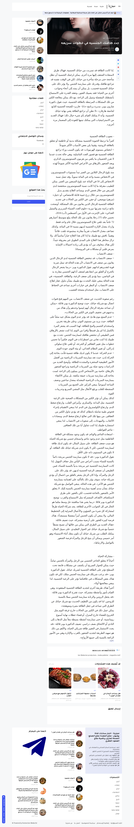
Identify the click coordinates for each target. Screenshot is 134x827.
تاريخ (41, 117)
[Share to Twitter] (118, 64)
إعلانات (41, 106)
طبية (102, 7)
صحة (96, 7)
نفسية (89, 7)
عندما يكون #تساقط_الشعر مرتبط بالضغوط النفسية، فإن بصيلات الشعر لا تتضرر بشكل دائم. (64, 765)
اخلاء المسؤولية (116, 823)
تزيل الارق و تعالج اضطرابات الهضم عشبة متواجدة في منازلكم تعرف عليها (25, 77)
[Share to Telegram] (118, 74)
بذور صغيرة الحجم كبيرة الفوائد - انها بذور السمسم (97, 13)
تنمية (41, 124)
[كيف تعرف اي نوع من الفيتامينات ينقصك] (40, 40)
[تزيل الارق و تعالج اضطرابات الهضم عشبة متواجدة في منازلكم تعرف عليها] (40, 78)
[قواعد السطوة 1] (40, 31)
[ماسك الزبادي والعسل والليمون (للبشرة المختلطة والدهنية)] (42, 791)
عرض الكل (51, 664)
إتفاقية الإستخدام (103, 823)
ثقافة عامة (39, 128)
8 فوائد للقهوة (30, 21)
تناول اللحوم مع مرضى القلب (61, 695)
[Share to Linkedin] (118, 71)
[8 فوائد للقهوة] (40, 22)
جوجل (117, 814)
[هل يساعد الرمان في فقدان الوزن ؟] (109, 678)
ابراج (41, 110)
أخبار (41, 103)
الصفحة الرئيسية (113, 38)
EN (119, 7)
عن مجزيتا (69, 823)
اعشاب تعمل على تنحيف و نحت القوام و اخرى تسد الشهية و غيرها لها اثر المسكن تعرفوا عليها (63, 742)
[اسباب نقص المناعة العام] (40, 60)
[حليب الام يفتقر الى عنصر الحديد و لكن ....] (40, 87)
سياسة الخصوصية (88, 823)
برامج (117, 796)
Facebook (40, 141)
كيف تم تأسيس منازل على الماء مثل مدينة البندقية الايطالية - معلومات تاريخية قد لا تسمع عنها (24, 49)
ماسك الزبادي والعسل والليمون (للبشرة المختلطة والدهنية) (27, 789)
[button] (118, 78)
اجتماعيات (39, 113)
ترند (119, 13)
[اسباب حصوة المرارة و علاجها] (84, 678)
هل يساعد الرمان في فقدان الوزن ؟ (111, 695)
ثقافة (117, 807)
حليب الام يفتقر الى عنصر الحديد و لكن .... (24, 86)
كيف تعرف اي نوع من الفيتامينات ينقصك (28, 39)
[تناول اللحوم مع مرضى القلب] (60, 678)
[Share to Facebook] (118, 60)
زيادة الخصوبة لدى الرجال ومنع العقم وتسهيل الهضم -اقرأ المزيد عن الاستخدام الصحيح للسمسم (27, 800)
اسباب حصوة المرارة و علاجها (86, 695)
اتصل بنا (77, 823)
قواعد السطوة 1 (29, 30)
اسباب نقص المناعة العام (26, 59)
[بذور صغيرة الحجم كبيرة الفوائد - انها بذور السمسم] (117, 13)
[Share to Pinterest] (118, 67)
